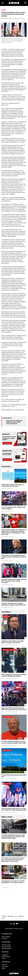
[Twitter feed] (11, 923)
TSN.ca (3, 958)
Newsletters (11, 916)
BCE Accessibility (6, 936)
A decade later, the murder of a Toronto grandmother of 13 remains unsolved (13, 881)
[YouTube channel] (17, 923)
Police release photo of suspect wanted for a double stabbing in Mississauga (14, 675)
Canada (3, 10)
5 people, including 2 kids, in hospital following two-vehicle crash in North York (13, 604)
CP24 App (4, 916)
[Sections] (2, 2)
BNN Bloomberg (6, 956)
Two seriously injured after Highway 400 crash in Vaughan (13, 507)
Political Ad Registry (6, 948)
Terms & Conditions (6, 946)
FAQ (16, 916)
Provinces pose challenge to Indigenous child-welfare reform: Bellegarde (14, 422)
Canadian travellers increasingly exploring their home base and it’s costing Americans (13, 581)
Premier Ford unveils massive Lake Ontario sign (13, 775)
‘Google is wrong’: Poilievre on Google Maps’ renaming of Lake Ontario (12, 641)
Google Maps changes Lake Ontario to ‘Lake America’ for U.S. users (12, 485)
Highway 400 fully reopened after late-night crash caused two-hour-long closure (13, 708)
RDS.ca (3, 968)
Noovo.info (4, 964)
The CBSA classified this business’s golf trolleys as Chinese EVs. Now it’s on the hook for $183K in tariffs (13, 836)
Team (3, 918)
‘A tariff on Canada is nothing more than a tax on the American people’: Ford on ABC (13, 742)
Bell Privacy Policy (6, 944)
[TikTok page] (14, 923)
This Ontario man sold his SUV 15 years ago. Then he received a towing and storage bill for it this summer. (12, 859)
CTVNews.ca (5, 954)
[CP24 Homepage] (14, 3)
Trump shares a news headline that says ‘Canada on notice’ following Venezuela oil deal (13, 557)
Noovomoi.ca (5, 966)
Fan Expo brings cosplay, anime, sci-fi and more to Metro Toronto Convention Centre (13, 809)
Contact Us (21, 916)
